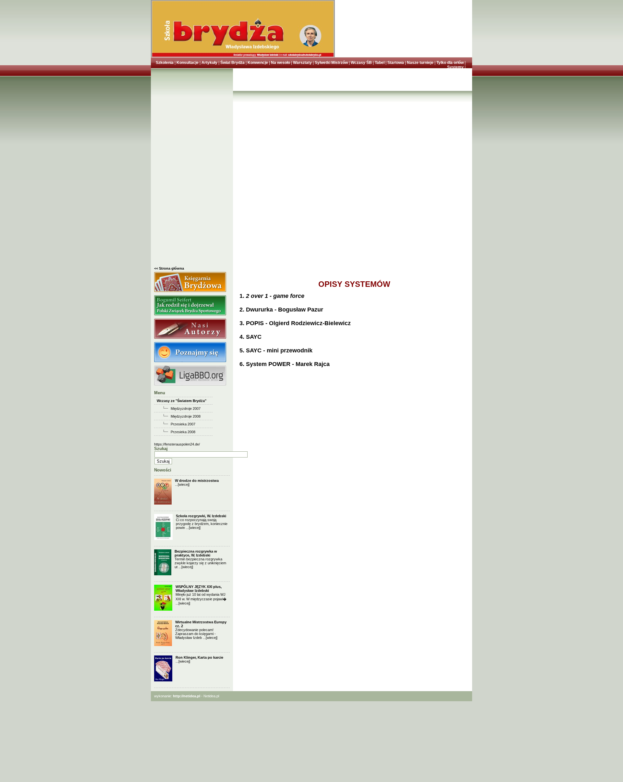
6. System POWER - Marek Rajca (284, 364)
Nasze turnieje (420, 62)
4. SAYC (250, 337)
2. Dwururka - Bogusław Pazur (281, 309)
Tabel (380, 62)
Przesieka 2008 (183, 432)
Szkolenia (165, 62)
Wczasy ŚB (361, 62)
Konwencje (258, 62)
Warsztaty (302, 62)
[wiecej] (183, 484)
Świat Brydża (232, 62)
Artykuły (209, 62)
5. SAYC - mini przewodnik (275, 350)
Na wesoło (280, 62)
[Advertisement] (192, 169)
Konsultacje (188, 62)
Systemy (455, 67)
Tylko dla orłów (450, 62)
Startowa (395, 62)
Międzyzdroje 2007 (186, 408)
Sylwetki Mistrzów (331, 62)
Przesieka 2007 (183, 424)
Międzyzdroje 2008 (186, 416)
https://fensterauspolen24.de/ (177, 444)
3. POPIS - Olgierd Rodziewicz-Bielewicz (295, 323)
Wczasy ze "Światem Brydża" (181, 401)
